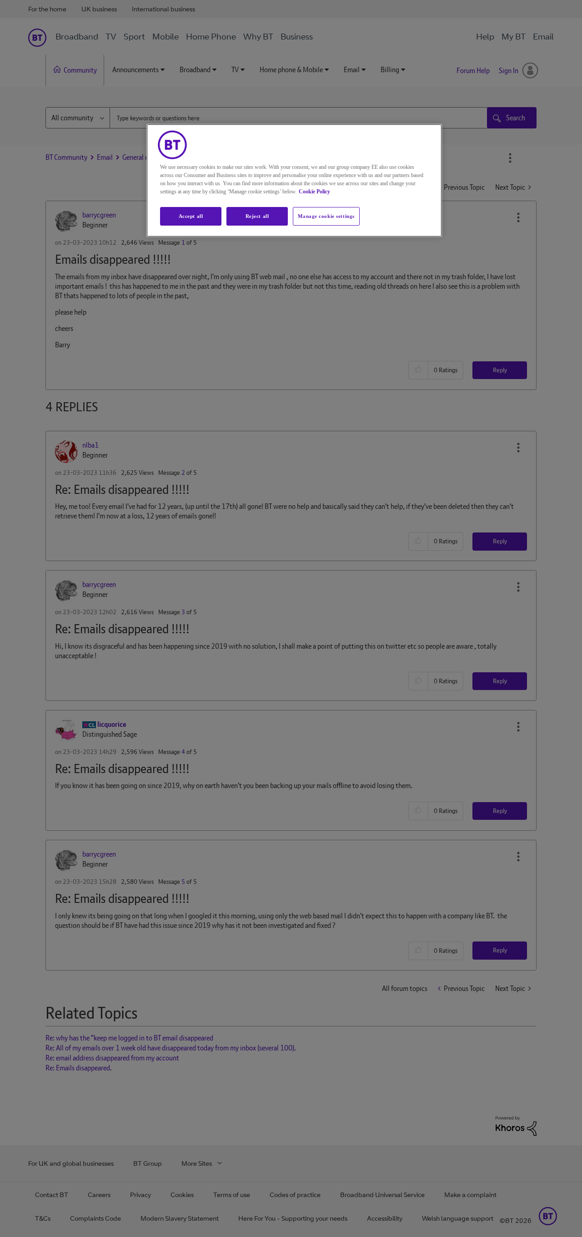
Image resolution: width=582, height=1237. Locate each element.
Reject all (257, 216)
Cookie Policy (314, 191)
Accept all (191, 216)
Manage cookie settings (326, 216)
